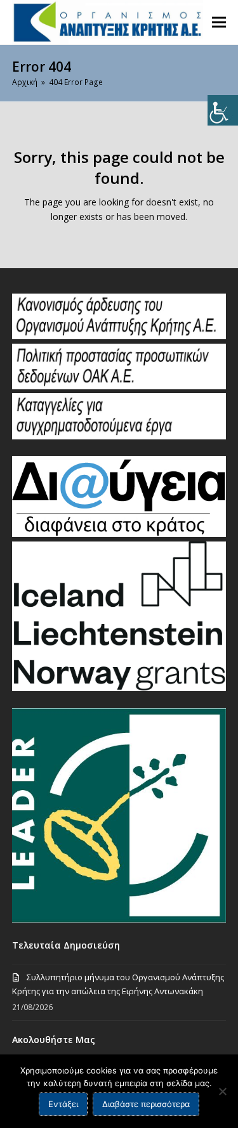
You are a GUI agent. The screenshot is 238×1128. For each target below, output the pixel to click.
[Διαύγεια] (119, 534)
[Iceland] (119, 688)
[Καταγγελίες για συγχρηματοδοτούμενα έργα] (119, 436)
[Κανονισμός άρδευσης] (119, 336)
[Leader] (119, 919)
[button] (219, 21)
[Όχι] (222, 1091)
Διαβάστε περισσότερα (146, 1104)
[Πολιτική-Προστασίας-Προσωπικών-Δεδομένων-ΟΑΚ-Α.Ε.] (119, 386)
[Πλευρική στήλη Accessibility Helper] (223, 110)
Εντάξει (63, 1104)
